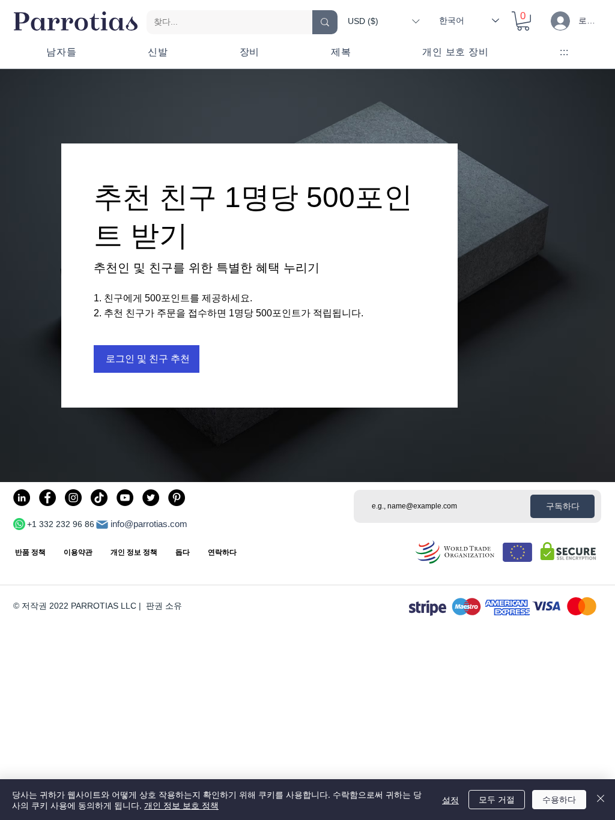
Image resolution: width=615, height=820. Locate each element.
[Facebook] (47, 497)
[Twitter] (150, 497)
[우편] (102, 524)
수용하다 (559, 799)
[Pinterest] (176, 497)
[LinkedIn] (21, 497)
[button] (383, 21)
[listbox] (383, 21)
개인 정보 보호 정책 (181, 805)
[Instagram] (73, 497)
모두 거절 (497, 799)
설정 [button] (450, 800)
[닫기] (600, 799)
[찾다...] (325, 22)
